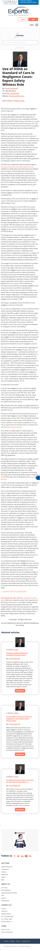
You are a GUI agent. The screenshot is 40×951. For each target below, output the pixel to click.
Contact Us (25, 941)
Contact (3, 908)
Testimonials (5, 901)
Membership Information (9, 893)
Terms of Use (5, 929)
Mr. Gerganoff (13, 93)
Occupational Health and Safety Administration (17, 167)
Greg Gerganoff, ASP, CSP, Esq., (12, 598)
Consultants (5, 869)
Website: (13, 96)
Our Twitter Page (6, 919)
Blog (2, 880)
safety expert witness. (14, 427)
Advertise (4, 911)
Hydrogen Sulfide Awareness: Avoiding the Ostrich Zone (17, 654)
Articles (3, 872)
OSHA (16, 650)
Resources (4, 874)
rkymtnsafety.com (16, 96)
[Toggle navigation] (36, 25)
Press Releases (6, 890)
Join (33, 19)
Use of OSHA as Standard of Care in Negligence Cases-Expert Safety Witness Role (19, 719)
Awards (3, 898)
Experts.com (19, 101)
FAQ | (18, 941)
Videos (3, 877)
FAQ (2, 895)
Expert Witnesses (6, 867)
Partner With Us (6, 921)
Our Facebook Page (7, 916)
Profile (8, 101)
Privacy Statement (7, 932)
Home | (7, 941)
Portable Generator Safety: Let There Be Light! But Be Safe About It (19, 781)
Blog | (13, 941)
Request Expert (6, 914)
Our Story (4, 888)
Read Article (20, 691)
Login (23, 19)
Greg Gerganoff (11, 88)
